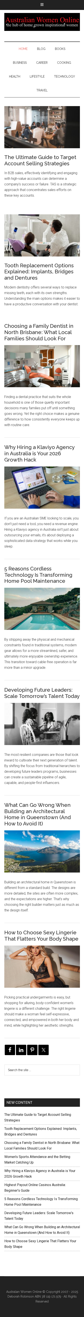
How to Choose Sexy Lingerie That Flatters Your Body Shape (41, 935)
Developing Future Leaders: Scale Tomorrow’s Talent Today (42, 693)
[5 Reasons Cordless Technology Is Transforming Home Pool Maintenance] (42, 612)
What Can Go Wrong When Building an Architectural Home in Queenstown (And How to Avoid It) (37, 814)
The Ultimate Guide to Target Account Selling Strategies (40, 160)
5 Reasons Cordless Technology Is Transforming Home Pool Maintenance (38, 574)
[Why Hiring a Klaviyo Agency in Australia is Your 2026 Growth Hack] (42, 491)
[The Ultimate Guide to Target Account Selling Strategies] (42, 128)
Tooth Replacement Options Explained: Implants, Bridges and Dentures (39, 271)
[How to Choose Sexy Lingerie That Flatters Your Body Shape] (42, 970)
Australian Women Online (42, 22)
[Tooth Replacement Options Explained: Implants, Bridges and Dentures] (42, 236)
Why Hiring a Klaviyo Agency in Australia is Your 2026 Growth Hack (39, 453)
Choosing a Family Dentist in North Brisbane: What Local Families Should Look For (38, 332)
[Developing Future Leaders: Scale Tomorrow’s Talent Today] (42, 727)
